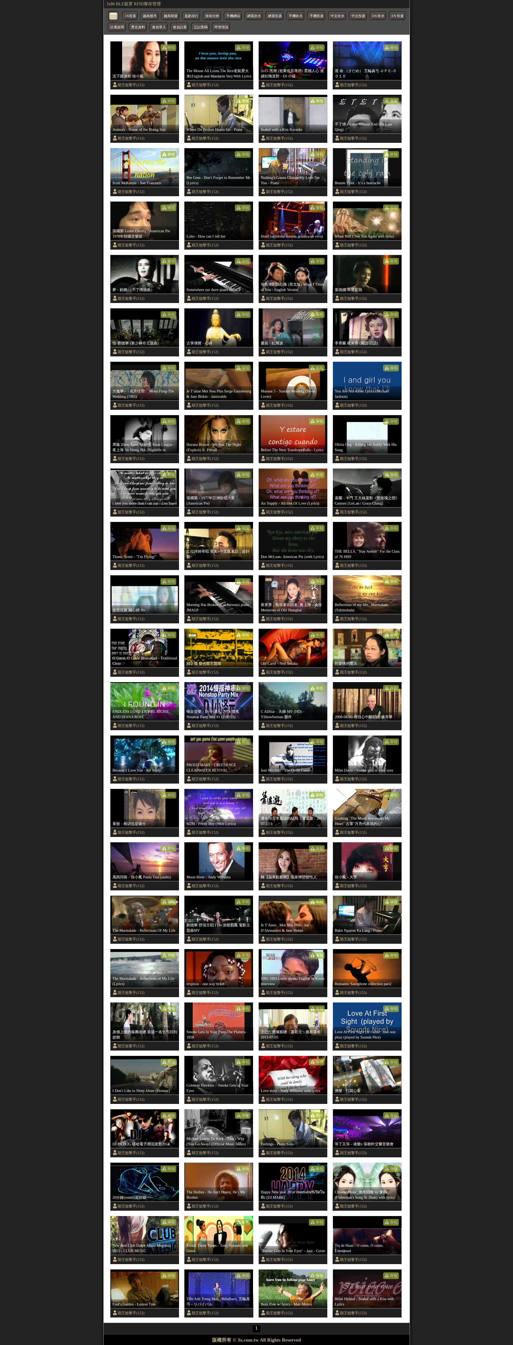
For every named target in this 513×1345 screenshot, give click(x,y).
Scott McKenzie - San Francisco (136, 183)
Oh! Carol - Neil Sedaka (279, 663)
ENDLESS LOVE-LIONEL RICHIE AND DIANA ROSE (140, 714)
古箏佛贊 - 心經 (199, 343)
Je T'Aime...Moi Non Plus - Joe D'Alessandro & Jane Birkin (285, 928)
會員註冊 (180, 27)
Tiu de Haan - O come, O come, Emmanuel (359, 1248)
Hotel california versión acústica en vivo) (292, 236)
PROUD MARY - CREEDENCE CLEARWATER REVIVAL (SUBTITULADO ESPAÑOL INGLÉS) (217, 768)
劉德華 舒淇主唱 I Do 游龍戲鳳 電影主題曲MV (218, 928)
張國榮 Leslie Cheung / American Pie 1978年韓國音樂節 (141, 233)
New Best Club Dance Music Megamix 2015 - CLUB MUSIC (141, 1248)
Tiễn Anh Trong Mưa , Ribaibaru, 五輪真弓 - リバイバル (218, 1301)
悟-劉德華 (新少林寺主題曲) (135, 343)
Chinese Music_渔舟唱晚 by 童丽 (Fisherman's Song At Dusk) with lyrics (365, 1195)
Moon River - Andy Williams (208, 877)
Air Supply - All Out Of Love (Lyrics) (290, 503)
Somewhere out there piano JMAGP (213, 290)
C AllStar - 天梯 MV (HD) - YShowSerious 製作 (282, 714)
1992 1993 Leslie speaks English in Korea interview (292, 981)
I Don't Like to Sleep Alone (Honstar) (141, 1090)
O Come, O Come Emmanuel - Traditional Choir (144, 661)
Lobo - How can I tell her (206, 236)
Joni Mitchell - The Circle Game (285, 770)
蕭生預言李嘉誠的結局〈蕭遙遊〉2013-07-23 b (293, 821)
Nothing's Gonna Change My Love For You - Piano (290, 180)
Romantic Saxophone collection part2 (363, 984)
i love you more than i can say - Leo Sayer (144, 503)
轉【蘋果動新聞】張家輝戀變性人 (289, 877)
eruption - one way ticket (205, 984)
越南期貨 (171, 16)
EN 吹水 (378, 16)
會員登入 (159, 27)
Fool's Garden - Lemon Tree (134, 1304)
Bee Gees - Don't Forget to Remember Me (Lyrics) (218, 180)
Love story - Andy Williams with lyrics (290, 1090)
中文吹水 (337, 16)
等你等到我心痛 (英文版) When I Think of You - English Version (292, 287)
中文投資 (358, 16)
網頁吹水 (254, 16)
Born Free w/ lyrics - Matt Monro (286, 1304)
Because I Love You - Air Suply (136, 770)
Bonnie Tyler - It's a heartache (357, 183)
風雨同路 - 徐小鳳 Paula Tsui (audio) (141, 877)
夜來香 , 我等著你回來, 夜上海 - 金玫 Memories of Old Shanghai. (291, 607)
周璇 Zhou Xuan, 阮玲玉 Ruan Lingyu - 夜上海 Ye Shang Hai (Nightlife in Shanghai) (143, 447)
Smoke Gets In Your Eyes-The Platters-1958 (216, 1034)
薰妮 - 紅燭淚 (272, 343)
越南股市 (150, 16)
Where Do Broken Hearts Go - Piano (214, 129)
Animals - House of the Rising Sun (138, 129)
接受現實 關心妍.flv (128, 610)
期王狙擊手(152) (131, 85)
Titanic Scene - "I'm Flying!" (134, 556)
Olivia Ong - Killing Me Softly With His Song (366, 447)
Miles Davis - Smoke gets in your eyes (364, 770)
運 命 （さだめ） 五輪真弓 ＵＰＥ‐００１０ (366, 73)
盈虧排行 (192, 16)
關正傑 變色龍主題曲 (203, 663)
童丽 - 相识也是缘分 (129, 823)
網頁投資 (275, 16)
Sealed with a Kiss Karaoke (281, 129)
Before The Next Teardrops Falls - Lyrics (292, 450)
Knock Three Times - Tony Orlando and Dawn (216, 1248)
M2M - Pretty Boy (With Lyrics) (211, 823)
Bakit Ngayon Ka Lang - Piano (358, 930)
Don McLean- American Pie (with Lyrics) (292, 556)
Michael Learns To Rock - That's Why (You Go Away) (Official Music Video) (216, 1141)
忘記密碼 (201, 27)
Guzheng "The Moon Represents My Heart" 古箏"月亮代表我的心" (362, 821)
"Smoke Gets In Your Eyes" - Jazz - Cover (293, 1251)
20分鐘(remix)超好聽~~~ (132, 1197)
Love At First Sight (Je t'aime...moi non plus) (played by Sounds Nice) (365, 1034)
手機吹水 (296, 16)
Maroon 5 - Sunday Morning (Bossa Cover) (288, 394)
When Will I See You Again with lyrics (364, 236)
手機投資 (317, 16)
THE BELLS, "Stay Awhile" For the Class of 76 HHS (367, 554)
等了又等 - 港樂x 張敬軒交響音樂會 (364, 1144)
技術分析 (212, 16)
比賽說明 (117, 27)
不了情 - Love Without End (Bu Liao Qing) (363, 127)
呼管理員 (221, 27)
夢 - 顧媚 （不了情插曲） (133, 290)
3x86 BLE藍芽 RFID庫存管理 (133, 4)
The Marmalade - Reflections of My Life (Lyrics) (143, 981)
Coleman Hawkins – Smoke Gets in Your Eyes (217, 1088)
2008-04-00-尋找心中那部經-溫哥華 (363, 717)
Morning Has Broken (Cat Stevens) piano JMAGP (217, 607)
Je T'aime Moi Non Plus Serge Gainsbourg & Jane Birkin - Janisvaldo (218, 394)
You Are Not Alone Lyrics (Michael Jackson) (362, 394)
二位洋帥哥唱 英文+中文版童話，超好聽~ (218, 554)
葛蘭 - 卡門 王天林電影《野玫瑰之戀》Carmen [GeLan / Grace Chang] (367, 500)
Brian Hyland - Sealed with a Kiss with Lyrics (364, 1301)
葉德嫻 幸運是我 (348, 290)
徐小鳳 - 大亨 (346, 877)
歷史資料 (138, 27)
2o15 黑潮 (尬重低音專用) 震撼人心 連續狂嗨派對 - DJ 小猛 (292, 73)
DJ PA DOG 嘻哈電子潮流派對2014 (140, 1144)
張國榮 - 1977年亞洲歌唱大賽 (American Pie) (210, 500)
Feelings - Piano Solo (277, 1144)
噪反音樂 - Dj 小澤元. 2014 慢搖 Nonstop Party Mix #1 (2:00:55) (212, 714)
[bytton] (113, 15)
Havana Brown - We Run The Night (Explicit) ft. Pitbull (213, 447)
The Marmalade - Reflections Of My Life (143, 930)
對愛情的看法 (346, 663)
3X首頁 (130, 16)
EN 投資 (397, 16)
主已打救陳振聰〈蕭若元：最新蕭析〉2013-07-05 (292, 1034)
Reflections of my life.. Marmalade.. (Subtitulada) (362, 607)
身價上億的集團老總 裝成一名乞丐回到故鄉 (144, 1034)
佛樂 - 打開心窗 (348, 1090)
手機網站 (233, 16)
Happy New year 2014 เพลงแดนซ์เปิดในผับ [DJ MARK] (293, 1195)
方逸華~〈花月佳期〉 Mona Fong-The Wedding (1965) (143, 394)
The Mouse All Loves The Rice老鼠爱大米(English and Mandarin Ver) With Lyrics (218, 73)
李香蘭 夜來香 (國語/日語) (356, 343)
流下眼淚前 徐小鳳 (127, 76)
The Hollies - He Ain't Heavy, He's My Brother (215, 1195)
